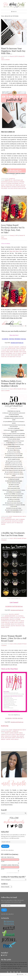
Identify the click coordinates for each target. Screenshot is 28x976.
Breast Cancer (9, 733)
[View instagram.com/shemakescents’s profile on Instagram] (5, 955)
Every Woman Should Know (17, 516)
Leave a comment (5, 59)
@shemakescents (10, 519)
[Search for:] (14, 813)
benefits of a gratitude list (14, 180)
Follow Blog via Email (9, 897)
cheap (18, 348)
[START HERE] (7, 972)
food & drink (5, 351)
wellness (4, 188)
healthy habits (6, 522)
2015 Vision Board (10, 348)
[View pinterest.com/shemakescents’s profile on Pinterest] (6, 955)
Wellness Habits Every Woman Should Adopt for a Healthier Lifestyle (13, 383)
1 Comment (3, 540)
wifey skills (14, 739)
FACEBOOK (8, 606)
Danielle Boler (14, 617)
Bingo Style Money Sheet (15, 251)
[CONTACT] (20, 972)
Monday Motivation (18, 186)
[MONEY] (11, 972)
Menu (15, 11)
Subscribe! (5, 832)
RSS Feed (20, 606)
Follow (4, 910)
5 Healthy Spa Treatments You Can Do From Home (13, 534)
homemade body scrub (8, 620)
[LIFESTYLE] (14, 972)
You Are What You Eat (14, 356)
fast (23, 350)
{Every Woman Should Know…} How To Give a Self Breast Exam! (13, 638)
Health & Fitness (18, 181)
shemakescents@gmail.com (17, 610)
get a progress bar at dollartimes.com (13, 872)
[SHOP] (17, 972)
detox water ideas (12, 350)
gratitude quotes (7, 181)
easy (20, 350)
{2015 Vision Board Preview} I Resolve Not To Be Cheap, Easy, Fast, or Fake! (12, 229)
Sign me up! (5, 846)
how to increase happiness (9, 183)
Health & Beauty (14, 347)
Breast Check (18, 733)
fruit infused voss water (18, 351)
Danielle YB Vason (21, 389)
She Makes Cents (16, 355)
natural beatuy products (13, 625)
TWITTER (14, 606)
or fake (7, 355)
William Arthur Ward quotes (17, 188)
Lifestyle (12, 178)
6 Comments (4, 238)
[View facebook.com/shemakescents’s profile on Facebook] (1, 955)
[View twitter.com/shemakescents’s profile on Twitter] (3, 955)
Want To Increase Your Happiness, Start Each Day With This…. (13, 51)
